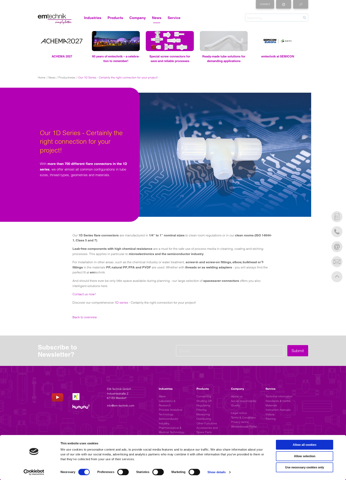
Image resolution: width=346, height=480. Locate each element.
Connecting (203, 396)
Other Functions (206, 423)
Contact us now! (84, 294)
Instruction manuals (278, 410)
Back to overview (84, 317)
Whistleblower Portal (244, 426)
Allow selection (304, 456)
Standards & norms (278, 401)
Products (115, 18)
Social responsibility (243, 401)
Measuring (203, 414)
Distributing (203, 419)
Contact (265, 4)
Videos (270, 414)
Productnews (66, 77)
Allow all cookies (304, 444)
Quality (235, 405)
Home (41, 77)
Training (271, 419)
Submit (298, 350)
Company (137, 18)
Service (174, 18)
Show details (216, 472)
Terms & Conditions (243, 417)
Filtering (201, 410)
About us (236, 396)
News (156, 18)
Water (162, 396)
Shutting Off (204, 401)
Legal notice (239, 413)
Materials (271, 405)
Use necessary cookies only (304, 467)
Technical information (279, 396)
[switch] (123, 472)
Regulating (203, 405)
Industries (92, 18)
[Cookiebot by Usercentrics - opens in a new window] (33, 472)
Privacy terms (239, 422)
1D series (121, 302)
